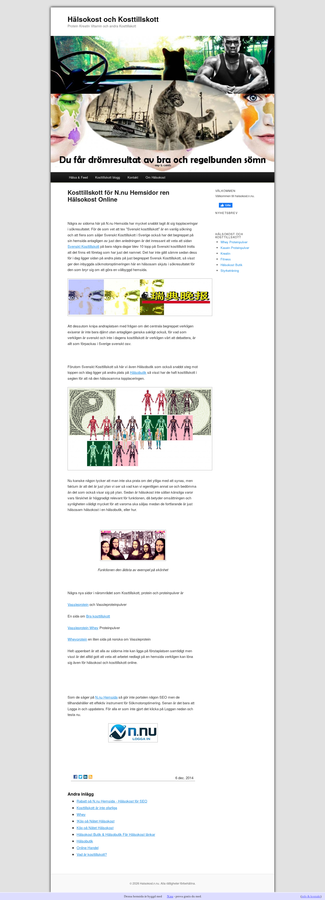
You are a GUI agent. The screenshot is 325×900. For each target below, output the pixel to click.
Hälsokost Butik (231, 265)
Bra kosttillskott (98, 615)
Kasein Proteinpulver (235, 247)
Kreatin (225, 253)
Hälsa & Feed (78, 177)
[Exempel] (133, 545)
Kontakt (133, 177)
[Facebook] (75, 777)
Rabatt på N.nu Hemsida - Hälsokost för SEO (112, 800)
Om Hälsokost (155, 177)
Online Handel (87, 847)
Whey (81, 814)
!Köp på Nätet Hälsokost (95, 820)
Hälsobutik (138, 372)
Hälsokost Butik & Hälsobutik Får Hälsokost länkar (116, 834)
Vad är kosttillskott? (92, 854)
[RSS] (90, 777)
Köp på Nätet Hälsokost (95, 827)
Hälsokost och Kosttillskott (113, 19)
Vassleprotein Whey (83, 627)
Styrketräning (230, 270)
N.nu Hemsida (106, 697)
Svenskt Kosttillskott (83, 246)
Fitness (226, 259)
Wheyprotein (77, 639)
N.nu (170, 896)
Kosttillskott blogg (107, 177)
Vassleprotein (78, 604)
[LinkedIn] (85, 777)
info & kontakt (310, 896)
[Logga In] (133, 732)
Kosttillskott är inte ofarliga (97, 807)
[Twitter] (80, 777)
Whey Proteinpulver (234, 242)
